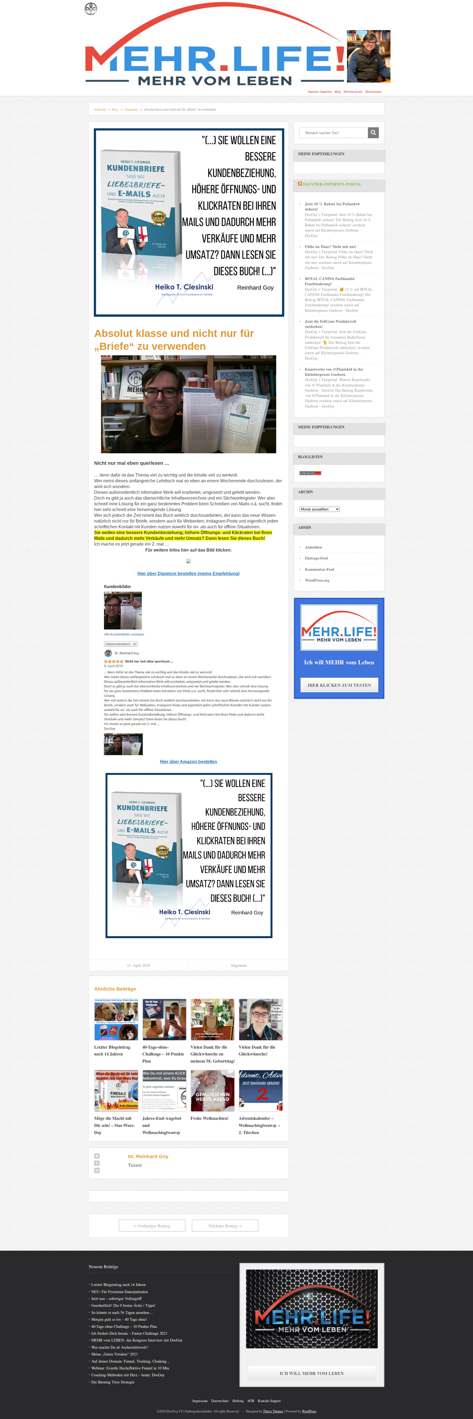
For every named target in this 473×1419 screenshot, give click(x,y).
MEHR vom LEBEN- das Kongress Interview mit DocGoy (137, 1340)
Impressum (200, 1400)
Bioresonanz (373, 91)
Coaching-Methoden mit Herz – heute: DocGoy (128, 1374)
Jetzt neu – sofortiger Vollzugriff (116, 1298)
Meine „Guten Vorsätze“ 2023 (114, 1354)
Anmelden (313, 547)
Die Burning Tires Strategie (112, 1382)
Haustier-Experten (320, 91)
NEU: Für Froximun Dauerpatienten (119, 1291)
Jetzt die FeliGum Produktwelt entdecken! (330, 323)
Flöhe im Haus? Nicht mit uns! (330, 246)
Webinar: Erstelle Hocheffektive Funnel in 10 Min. (130, 1368)
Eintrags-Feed (316, 558)
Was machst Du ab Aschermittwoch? (119, 1347)
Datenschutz (220, 1400)
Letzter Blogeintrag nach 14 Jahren (118, 1284)
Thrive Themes (273, 1411)
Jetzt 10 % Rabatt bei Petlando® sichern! (332, 206)
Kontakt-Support (269, 1400)
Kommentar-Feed (319, 569)
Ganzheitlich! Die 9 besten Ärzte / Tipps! (123, 1305)
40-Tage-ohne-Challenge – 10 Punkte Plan (124, 1326)
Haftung (238, 1400)
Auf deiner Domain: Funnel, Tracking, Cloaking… (130, 1361)
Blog (338, 91)
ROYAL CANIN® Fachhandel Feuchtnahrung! (329, 281)
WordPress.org (317, 580)
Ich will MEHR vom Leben (312, 1373)
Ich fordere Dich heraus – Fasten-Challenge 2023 (129, 1333)
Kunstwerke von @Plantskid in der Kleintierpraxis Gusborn (334, 371)
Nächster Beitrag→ (225, 1225)
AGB (250, 1400)
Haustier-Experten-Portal (332, 184)
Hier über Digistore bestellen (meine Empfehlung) (188, 573)
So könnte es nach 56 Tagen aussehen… (122, 1312)
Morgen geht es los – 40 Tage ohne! (119, 1319)
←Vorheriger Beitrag (152, 1225)
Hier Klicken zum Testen (339, 685)
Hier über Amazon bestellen (188, 761)
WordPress (309, 1411)
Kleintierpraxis (353, 91)
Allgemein (238, 965)
